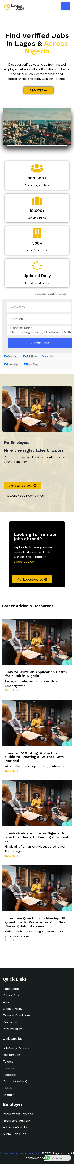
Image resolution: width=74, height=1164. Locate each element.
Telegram (9, 1061)
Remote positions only (50, 294)
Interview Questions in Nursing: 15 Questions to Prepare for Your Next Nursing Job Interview (36, 922)
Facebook (10, 1074)
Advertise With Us (15, 1127)
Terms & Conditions (16, 1015)
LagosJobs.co (24, 561)
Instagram (10, 1068)
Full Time (31, 356)
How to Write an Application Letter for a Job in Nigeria (36, 674)
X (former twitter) (15, 1081)
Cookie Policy (12, 1008)
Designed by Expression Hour (20, 1153)
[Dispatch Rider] (39, 328)
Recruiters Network (16, 1120)
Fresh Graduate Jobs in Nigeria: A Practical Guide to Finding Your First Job (36, 837)
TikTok (7, 1088)
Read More (11, 690)
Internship (13, 364)
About (7, 1002)
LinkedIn (8, 1094)
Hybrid (48, 356)
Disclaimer (10, 1022)
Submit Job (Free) (15, 1134)
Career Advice (13, 995)
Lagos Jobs (11, 988)
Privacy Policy (12, 1028)
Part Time (32, 364)
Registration (11, 1054)
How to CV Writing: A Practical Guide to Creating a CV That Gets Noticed (34, 757)
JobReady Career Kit (17, 1048)
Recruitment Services (18, 1114)
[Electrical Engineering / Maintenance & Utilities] (39, 332)
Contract (12, 356)
